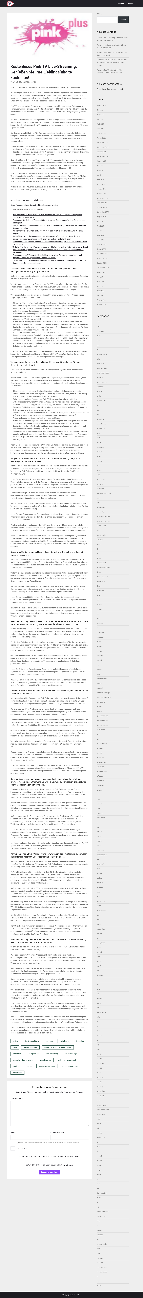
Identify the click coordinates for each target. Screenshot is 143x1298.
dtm (98, 595)
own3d (99, 934)
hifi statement (102, 771)
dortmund (100, 591)
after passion (102, 368)
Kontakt (131, 4)
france (99, 669)
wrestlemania (102, 1244)
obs (98, 915)
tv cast (99, 1156)
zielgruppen (17, 1072)
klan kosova (101, 818)
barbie (99, 442)
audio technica (102, 424)
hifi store (100, 776)
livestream (100, 850)
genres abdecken (30, 1047)
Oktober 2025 (102, 152)
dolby (99, 586)
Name (14, 1132)
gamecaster (101, 702)
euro (98, 619)
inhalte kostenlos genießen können (57, 1047)
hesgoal (100, 748)
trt (97, 1142)
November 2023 (102, 258)
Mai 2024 (100, 231)
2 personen (101, 331)
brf (98, 503)
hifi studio (100, 781)
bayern (99, 461)
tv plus (99, 1165)
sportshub (100, 1096)
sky (98, 1045)
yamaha (100, 1258)
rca (98, 994)
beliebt (15, 1041)
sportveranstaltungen (47, 1066)
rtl (97, 1026)
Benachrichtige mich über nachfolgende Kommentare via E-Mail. (49, 1157)
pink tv (99, 961)
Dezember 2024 (102, 198)
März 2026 (100, 129)
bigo (98, 475)
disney (99, 572)
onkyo (99, 924)
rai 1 (98, 989)
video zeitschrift (103, 1212)
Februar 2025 (101, 189)
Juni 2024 (100, 226)
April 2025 (100, 180)
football (99, 651)
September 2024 (103, 212)
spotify (99, 1100)
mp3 (98, 892)
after (98, 359)
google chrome (102, 716)
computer (49, 1041)
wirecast (100, 1230)
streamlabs (101, 1114)
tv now (99, 1161)
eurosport (100, 623)
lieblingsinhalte (33, 1054)
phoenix (99, 952)
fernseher (80, 1041)
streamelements (103, 1110)
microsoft (100, 864)
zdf (98, 1281)
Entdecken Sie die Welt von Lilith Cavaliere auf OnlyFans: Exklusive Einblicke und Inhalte (112, 62)
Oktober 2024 (102, 207)
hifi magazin (101, 762)
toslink (99, 1133)
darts (99, 544)
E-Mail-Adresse (58, 1132)
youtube (100, 1263)
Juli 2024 (100, 221)
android (99, 392)
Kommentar (17, 1098)
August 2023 (101, 272)
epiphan (99, 609)
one (98, 920)
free (98, 674)
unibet (99, 1198)
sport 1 (99, 1059)
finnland (99, 646)
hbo (98, 734)
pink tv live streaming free (68, 1060)
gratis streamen (102, 720)
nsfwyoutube (101, 910)
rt (97, 1022)
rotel (98, 1017)
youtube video (102, 1272)
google (99, 711)
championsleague (103, 521)
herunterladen (102, 744)
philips (99, 948)
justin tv (99, 804)
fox (98, 665)
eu (98, 614)
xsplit (99, 1253)
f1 (97, 628)
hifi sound (100, 767)
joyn (98, 799)
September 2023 (103, 268)
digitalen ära (64, 1041)
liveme (99, 836)
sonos (99, 1049)
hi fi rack (100, 753)
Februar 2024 (101, 244)
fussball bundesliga (104, 697)
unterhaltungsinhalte (70, 1066)
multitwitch (101, 901)
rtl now (99, 1036)
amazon (100, 378)
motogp (100, 878)
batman (99, 452)
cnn (98, 531)
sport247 (100, 1077)
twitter (99, 1179)
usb (98, 1202)
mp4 (98, 896)
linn (98, 827)
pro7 (98, 971)
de (98, 549)
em (98, 600)
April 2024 (100, 235)
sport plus (100, 1063)
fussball (100, 688)
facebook (100, 637)
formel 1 (100, 656)
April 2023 (100, 291)
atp (98, 410)
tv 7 (98, 1151)
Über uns (120, 4)
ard (98, 405)
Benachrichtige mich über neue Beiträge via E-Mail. (49, 1165)
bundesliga (101, 507)
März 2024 (100, 240)
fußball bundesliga (103, 693)
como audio (101, 535)
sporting (100, 1087)
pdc (98, 938)
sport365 (100, 1082)
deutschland (101, 563)
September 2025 (103, 156)
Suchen (100, 14)
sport (99, 1054)
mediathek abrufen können (23, 1060)
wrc (98, 1239)
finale (99, 642)
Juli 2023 (100, 277)
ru (97, 1040)
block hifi (100, 484)
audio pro (100, 419)
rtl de (98, 1031)
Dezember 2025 (102, 143)
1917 (98, 322)
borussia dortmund (104, 493)
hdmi (98, 739)
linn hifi (99, 832)
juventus (100, 813)
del (98, 554)
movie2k (100, 883)
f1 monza (100, 632)
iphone (99, 790)
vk (97, 1226)
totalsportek (101, 1138)
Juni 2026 (100, 115)
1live (98, 327)
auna (98, 433)
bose (98, 498)
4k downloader (102, 354)
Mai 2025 (100, 175)
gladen (99, 707)
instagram (100, 785)
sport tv (99, 1068)
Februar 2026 (101, 133)
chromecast (101, 526)
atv (98, 415)
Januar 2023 (101, 305)
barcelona (100, 447)
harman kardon (102, 725)
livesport (100, 846)
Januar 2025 (101, 194)
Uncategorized (102, 1193)
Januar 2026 (101, 138)
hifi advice (100, 758)
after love (100, 364)
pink (98, 957)
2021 (98, 345)
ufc (98, 1188)
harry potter (101, 730)
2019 (98, 340)
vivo (98, 1221)
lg (97, 822)
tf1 (98, 1128)
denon (99, 558)
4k (97, 350)
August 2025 (101, 161)
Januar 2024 (101, 249)
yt (97, 1276)
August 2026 (101, 105)
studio (99, 1119)
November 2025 (102, 147)
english (99, 605)
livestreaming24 (102, 855)
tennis (99, 1124)
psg (98, 980)
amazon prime (102, 382)
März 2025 (100, 184)
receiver (100, 999)
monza (99, 873)
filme (15, 1047)
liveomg (99, 841)
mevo (99, 859)
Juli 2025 (100, 166)
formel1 (100, 660)
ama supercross (103, 373)
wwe (98, 1249)
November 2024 (102, 203)
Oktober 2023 (102, 263)
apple (99, 396)
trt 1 (98, 1147)
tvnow (99, 1170)
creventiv (100, 540)
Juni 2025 (100, 170)
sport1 (99, 1073)
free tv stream (102, 679)
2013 (98, 336)
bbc (98, 466)
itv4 (98, 795)
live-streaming (52, 1054)
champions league (103, 517)
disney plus (101, 581)
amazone (100, 387)
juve (98, 808)
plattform (16, 1066)
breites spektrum (32, 1041)
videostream (101, 1216)
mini (98, 869)
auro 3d (99, 438)
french (99, 683)
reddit (99, 1003)
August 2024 (101, 217)
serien (29, 1066)
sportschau (101, 1091)
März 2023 (100, 295)
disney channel (102, 577)
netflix (99, 906)
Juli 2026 (100, 110)
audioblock (101, 429)
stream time (101, 1105)
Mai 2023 (100, 286)
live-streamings (71, 1054)
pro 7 (99, 966)
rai (98, 985)
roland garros (102, 1012)
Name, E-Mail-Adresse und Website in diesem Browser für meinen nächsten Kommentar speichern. (50, 1142)
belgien (99, 470)
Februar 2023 (101, 300)
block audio (101, 480)
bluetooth (100, 489)
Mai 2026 (100, 119)
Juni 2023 (100, 282)
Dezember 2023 (102, 254)
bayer (99, 456)
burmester (100, 512)
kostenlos (17, 1054)
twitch (99, 1175)
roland (99, 1008)
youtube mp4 (101, 1267)
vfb (98, 1207)
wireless (100, 1235)
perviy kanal (101, 943)
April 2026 (100, 124)
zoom (99, 1286)
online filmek (101, 929)
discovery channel (103, 568)
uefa (98, 1184)
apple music (101, 401)
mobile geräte (45, 1060)
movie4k (100, 887)
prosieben (100, 975)
